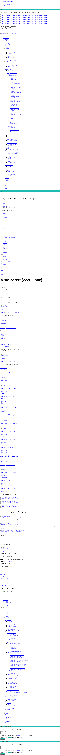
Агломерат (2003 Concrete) (9, 361)
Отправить (3, 738)
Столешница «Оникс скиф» (16, 677)
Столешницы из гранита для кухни (17, 672)
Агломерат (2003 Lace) (7, 431)
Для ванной (10, 70)
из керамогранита (14, 65)
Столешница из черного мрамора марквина (15, 99)
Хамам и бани (8, 170)
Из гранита (10, 119)
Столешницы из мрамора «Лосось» (17, 669)
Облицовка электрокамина (13, 149)
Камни (4, 6)
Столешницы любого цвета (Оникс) (14, 128)
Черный (4, 249)
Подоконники (8, 48)
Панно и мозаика (9, 165)
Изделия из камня (7, 47)
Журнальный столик (12, 62)
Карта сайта (5, 605)
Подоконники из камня (8, 3)
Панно (9, 167)
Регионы (5, 187)
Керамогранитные (12, 55)
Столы (6, 61)
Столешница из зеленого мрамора (17, 665)
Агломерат (7, 45)
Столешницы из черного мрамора (17, 653)
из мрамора (12, 64)
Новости (7, 178)
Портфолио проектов (7, 4)
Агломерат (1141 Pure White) (9, 312)
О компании (5, 176)
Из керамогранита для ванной (16, 651)
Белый (4, 241)
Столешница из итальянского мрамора (15, 105)
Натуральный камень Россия (9, 236)
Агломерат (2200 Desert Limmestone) (8, 345)
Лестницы (7, 134)
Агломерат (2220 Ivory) (7, 381)
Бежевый (5, 243)
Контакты (5, 188)
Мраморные (10, 56)
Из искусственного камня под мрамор (18, 650)
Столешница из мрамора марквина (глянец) (15, 97)
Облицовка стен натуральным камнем (12, 155)
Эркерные (10, 51)
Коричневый (5, 245)
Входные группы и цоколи (11, 160)
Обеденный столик (12, 66)
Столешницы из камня (8, 1)
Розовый (5, 252)
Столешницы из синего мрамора (17, 657)
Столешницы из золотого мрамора (17, 666)
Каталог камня (6, 38)
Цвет (1, 239)
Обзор (9, 737)
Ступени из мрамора (12, 140)
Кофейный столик (11, 68)
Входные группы (11, 163)
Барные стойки (8, 173)
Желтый (4, 244)
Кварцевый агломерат (12, 132)
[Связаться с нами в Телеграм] (11, 33)
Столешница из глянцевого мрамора (14, 107)
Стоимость (12, 78)
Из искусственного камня (13, 60)
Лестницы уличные (12, 139)
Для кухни (10, 71)
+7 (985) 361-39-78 (4, 31)
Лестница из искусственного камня (12, 142)
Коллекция (2, 254)
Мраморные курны (12, 171)
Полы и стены (8, 150)
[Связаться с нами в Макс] (3, 33)
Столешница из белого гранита (17, 673)
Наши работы (6, 184)
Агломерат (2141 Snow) (8, 328)
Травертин (7, 43)
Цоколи (9, 161)
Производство (13, 79)
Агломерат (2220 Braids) (8, 480)
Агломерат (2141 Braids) (8, 447)
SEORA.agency (12, 607)
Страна (2, 233)
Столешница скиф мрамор (16, 92)
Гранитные (10, 53)
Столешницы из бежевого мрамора (18, 661)
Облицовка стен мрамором (11, 158)
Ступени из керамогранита (11, 146)
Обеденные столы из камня (14, 643)
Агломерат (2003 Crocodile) (9, 424)
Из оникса (10, 126)
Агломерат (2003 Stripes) (8, 439)
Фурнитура (10, 138)
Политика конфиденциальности (10, 604)
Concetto (5, 259)
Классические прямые (12, 52)
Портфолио (7, 185)
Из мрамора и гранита (12, 57)
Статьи (4, 5)
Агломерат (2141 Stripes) (8, 473)
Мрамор (7, 39)
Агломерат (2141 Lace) (7, 465)
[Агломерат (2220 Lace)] (6, 261)
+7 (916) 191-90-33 (4, 551)
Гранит (6, 40)
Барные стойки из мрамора (14, 710)
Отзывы (7, 180)
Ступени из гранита (12, 144)
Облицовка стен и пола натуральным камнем (13, 152)
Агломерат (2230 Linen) (8, 388)
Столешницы (8, 69)
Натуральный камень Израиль (9, 237)
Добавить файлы (4, 737)
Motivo (4, 258)
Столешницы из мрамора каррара (17, 668)
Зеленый (5, 248)
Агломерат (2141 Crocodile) (9, 456)
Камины (7, 148)
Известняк (7, 44)
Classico (4, 256)
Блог (6, 183)
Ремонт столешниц (12, 75)
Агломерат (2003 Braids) (8, 415)
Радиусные (10, 49)
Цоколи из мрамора (12, 162)
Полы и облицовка (4, 578)
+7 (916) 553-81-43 (4, 550)
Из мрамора (10, 86)
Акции (6, 179)
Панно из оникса (11, 169)
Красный (5, 247)
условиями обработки (21, 735)
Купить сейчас (3, 319)
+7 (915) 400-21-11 (9, 561)
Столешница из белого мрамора (17, 655)
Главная (4, 203)
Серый (4, 251)
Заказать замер (3, 34)
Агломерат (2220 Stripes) (8, 488)
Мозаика (9, 166)
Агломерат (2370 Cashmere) (9, 407)
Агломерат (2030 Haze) (7, 373)
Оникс (6, 42)
